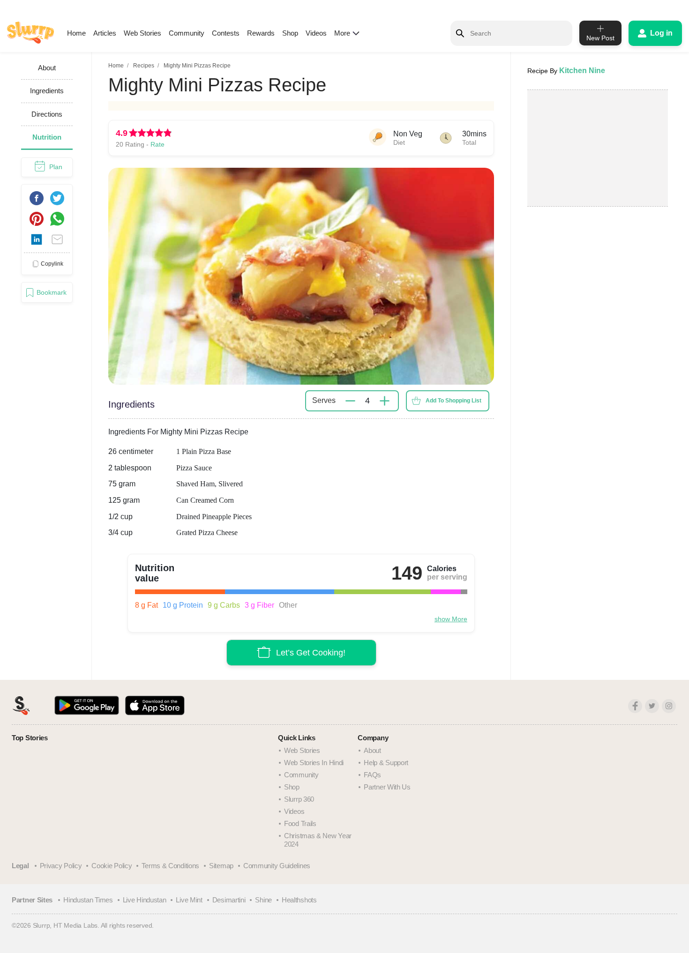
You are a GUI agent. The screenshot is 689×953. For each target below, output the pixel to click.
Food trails (300, 823)
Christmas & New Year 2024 (318, 840)
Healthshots (299, 900)
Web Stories (142, 33)
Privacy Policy (61, 866)
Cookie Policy (111, 866)
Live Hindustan (144, 900)
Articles (104, 33)
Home (76, 33)
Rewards (261, 33)
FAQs (372, 775)
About (372, 750)
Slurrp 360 (299, 799)
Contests (226, 33)
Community (186, 33)
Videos (316, 33)
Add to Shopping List (453, 400)
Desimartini (229, 900)
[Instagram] (669, 706)
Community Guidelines (276, 866)
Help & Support (386, 763)
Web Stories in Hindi (314, 763)
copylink (52, 263)
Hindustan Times (88, 900)
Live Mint (189, 900)
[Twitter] (652, 706)
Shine (263, 900)
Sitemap (221, 866)
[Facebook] (635, 706)
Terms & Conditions (170, 866)
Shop (290, 33)
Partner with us (387, 787)
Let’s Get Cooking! (310, 652)
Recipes (143, 65)
